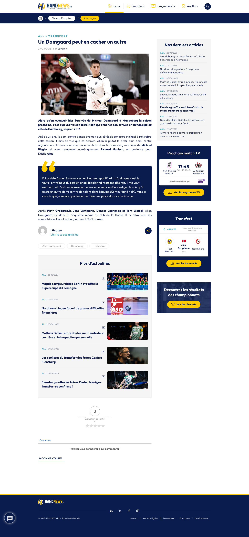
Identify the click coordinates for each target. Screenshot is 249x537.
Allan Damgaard (51, 245)
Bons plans (185, 518)
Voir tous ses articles (64, 234)
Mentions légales (150, 518)
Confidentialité (201, 518)
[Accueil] (40, 18)
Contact (133, 518)
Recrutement (168, 518)
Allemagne (90, 18)
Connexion (45, 440)
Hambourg (77, 245)
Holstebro (99, 245)
